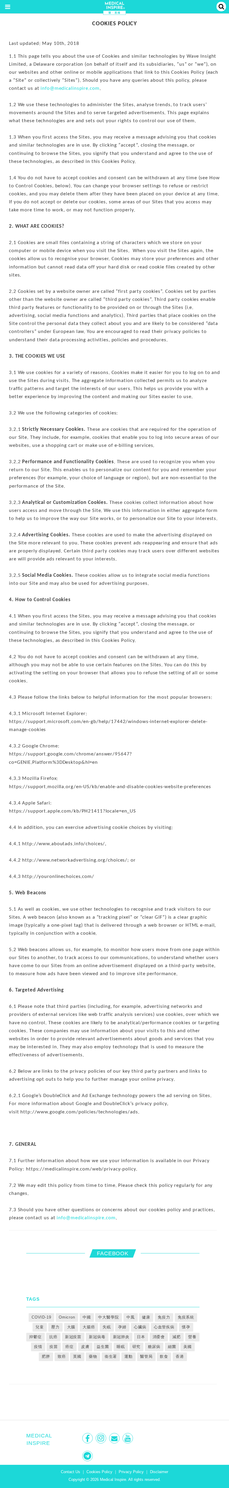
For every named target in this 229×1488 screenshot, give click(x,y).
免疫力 (164, 1317)
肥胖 (46, 1356)
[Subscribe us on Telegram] (88, 1456)
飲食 (164, 1356)
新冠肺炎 (121, 1337)
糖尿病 (154, 1346)
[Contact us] (115, 1438)
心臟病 (140, 1327)
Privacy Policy (131, 1472)
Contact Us (70, 1472)
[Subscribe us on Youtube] (128, 1438)
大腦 (71, 1327)
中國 (87, 1317)
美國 (187, 1346)
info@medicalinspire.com (70, 88)
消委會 (159, 1337)
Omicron (67, 1317)
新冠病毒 (97, 1337)
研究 (136, 1346)
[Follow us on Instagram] (101, 1438)
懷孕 (186, 1327)
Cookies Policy (99, 1472)
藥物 (93, 1356)
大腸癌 (89, 1327)
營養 (192, 1337)
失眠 (107, 1327)
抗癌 (53, 1337)
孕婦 (122, 1327)
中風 (130, 1317)
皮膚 (85, 1346)
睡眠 (121, 1346)
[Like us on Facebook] (88, 1438)
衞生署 (111, 1356)
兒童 (39, 1327)
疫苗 (53, 1346)
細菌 (172, 1346)
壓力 (55, 1327)
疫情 (38, 1346)
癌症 (69, 1346)
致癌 (62, 1356)
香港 (180, 1356)
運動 (128, 1356)
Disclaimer (159, 1472)
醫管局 (146, 1356)
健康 (146, 1317)
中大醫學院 (108, 1317)
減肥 (176, 1337)
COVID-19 (41, 1317)
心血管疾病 (164, 1327)
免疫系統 (186, 1317)
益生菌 (103, 1346)
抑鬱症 (35, 1337)
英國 (77, 1356)
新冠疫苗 (73, 1337)
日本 (141, 1337)
